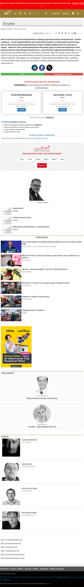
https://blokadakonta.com (10, 551)
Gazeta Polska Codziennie (43, 577)
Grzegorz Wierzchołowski (40, 246)
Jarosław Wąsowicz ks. (29, 515)
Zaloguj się (65, 13)
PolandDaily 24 (6, 580)
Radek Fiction (27, 464)
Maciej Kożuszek (27, 299)
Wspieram (42, 165)
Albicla (66, 577)
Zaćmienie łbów (18, 208)
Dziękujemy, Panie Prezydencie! (33, 310)
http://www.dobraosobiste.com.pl (12, 558)
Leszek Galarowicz (42, 396)
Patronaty (28, 569)
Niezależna (3, 577)
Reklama (36, 569)
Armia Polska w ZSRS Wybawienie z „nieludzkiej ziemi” (31, 227)
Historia (15, 229)
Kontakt (13, 569)
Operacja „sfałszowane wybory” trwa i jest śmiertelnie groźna (45, 269)
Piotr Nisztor (52, 246)
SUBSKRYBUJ (19, 85)
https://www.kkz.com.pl (9, 547)
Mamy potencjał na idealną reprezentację (42, 398)
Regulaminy (44, 569)
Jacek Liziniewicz (27, 246)
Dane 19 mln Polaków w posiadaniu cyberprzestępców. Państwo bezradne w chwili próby (51, 243)
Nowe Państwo (14, 577)
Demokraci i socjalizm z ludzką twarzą (35, 297)
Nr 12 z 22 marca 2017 (20, 29)
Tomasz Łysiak (42, 202)
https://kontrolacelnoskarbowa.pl (12, 554)
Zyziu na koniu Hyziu (29, 440)
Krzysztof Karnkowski (28, 467)
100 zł (38, 159)
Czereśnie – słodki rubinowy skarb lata (42, 427)
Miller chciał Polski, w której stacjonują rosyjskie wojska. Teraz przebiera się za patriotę (50, 256)
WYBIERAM (21, 110)
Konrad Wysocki (27, 285)
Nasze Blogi (29, 577)
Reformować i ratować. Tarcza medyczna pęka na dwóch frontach (45, 283)
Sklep (82, 577)
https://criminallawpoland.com (11, 540)
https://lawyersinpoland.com (11, 543)
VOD (21, 577)
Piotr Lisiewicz (26, 260)
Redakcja (24, 313)
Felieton (15, 211)
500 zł (54, 159)
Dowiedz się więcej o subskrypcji (42, 135)
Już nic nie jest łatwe (29, 488)
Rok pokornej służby (29, 513)
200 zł (46, 159)
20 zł (22, 159)
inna (62, 159)
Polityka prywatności (57, 569)
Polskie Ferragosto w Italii (22, 218)
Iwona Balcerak (42, 424)
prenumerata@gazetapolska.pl (39, 138)
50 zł (30, 159)
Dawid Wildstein (27, 272)
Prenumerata (55, 13)
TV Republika (57, 577)
